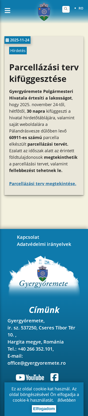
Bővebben (66, 400)
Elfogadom (44, 408)
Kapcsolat (28, 237)
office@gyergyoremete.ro (37, 363)
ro (81, 8)
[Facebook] (54, 377)
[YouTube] (31, 377)
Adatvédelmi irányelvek (44, 244)
